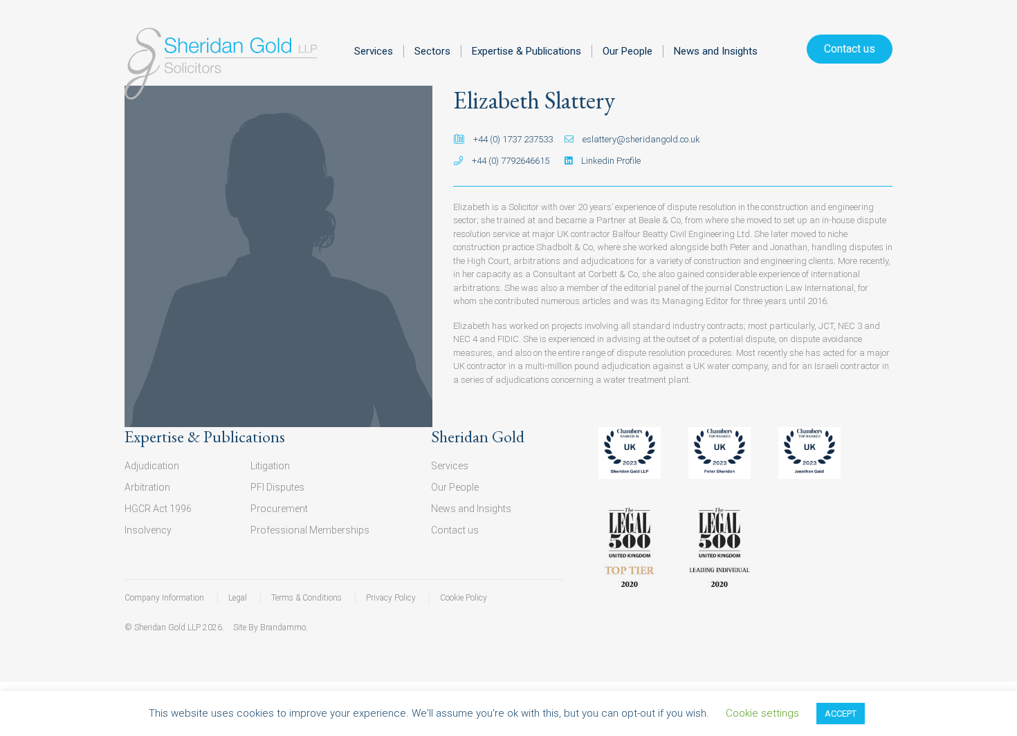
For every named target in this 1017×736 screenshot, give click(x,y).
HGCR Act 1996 (158, 508)
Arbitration (147, 487)
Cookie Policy (463, 598)
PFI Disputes (277, 487)
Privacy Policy (391, 598)
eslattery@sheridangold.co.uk (640, 139)
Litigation (270, 465)
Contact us (849, 48)
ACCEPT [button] (840, 713)
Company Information (164, 598)
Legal (237, 598)
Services (373, 51)
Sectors (432, 51)
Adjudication (152, 465)
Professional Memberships (309, 530)
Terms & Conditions (306, 598)
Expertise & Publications (526, 51)
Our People (627, 51)
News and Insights (716, 51)
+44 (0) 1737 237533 (512, 139)
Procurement (279, 508)
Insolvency (148, 530)
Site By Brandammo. (270, 627)
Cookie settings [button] (762, 713)
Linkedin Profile (610, 160)
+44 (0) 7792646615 (509, 160)
